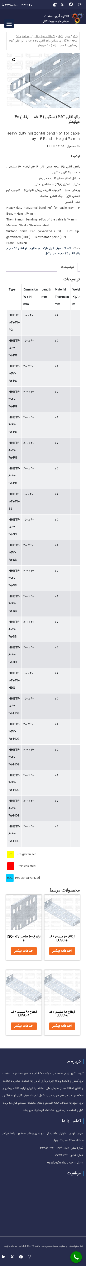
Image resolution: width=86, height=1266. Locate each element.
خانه (75, 36)
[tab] (67, 267)
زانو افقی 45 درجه (69, 253)
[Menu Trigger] (9, 23)
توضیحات (67, 267)
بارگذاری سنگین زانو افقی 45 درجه (48, 40)
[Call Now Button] (76, 1257)
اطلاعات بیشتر (62, 951)
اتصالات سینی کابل (44, 36)
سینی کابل (64, 36)
